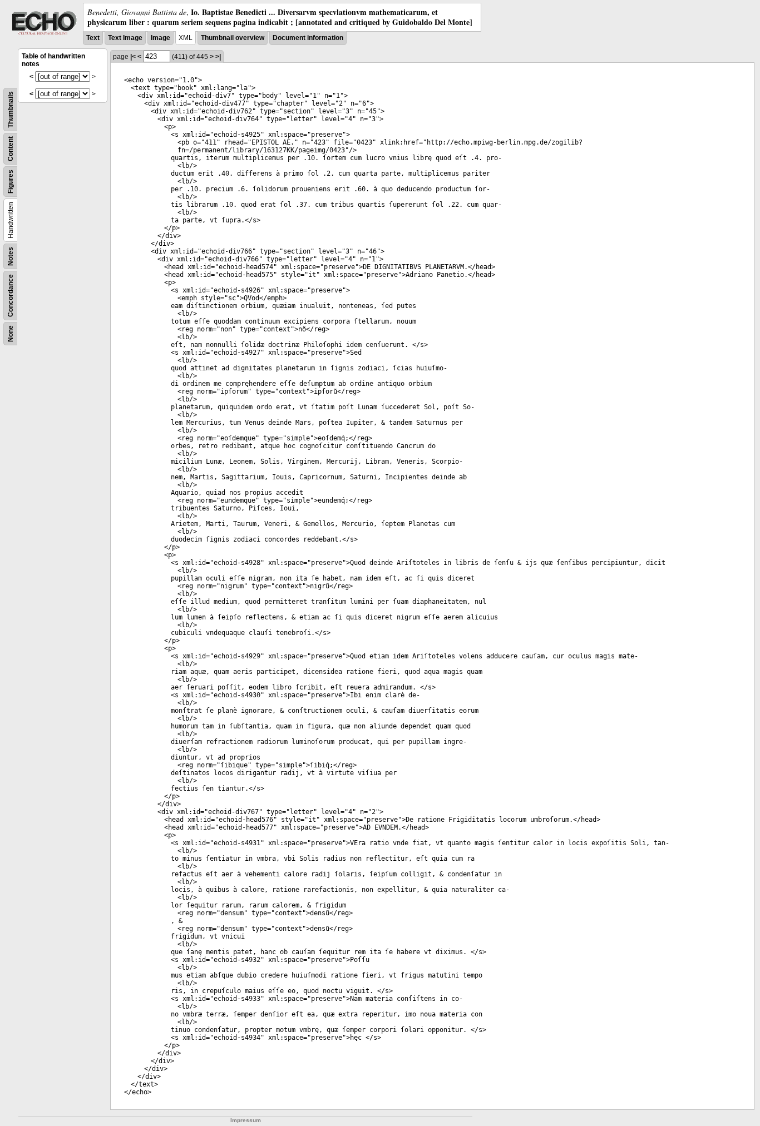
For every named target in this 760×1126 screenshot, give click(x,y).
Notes (10, 256)
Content (10, 148)
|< (133, 57)
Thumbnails (10, 109)
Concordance (10, 295)
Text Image (125, 38)
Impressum (245, 1120)
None (10, 333)
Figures (10, 182)
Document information (308, 38)
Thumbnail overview (232, 38)
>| (218, 57)
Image (160, 38)
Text (93, 38)
